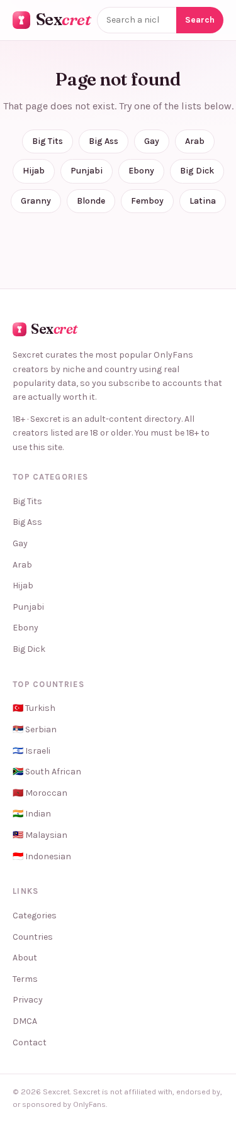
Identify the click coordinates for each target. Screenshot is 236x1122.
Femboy (147, 200)
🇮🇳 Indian (32, 813)
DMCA (25, 1021)
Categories (35, 915)
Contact (30, 1042)
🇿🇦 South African (47, 771)
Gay (151, 141)
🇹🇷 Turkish (34, 708)
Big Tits (47, 141)
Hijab (34, 170)
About (25, 957)
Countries (33, 937)
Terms (25, 979)
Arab (195, 141)
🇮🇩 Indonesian (42, 856)
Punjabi (86, 170)
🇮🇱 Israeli (31, 750)
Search (200, 19)
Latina (202, 200)
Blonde (91, 200)
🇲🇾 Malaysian (40, 835)
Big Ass (103, 141)
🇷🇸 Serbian (35, 729)
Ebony (141, 170)
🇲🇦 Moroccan (40, 793)
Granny (36, 200)
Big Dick (197, 170)
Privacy (28, 999)
